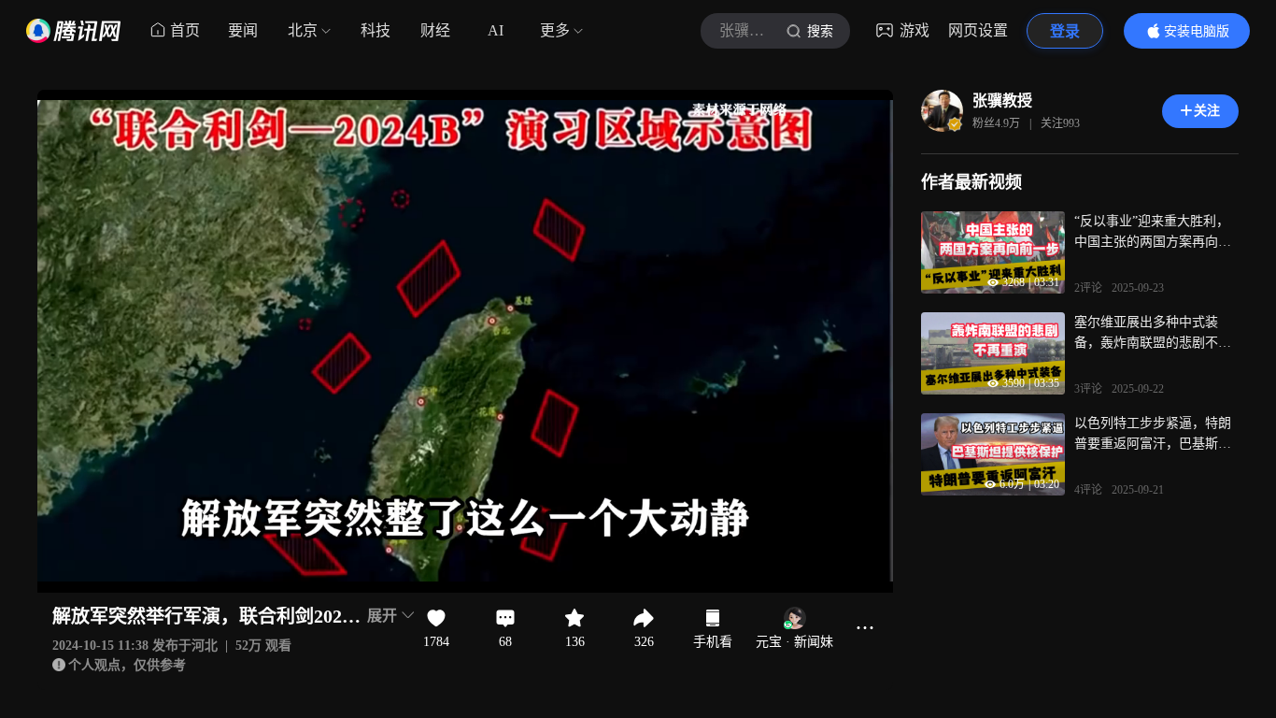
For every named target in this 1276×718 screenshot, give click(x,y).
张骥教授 (1002, 100)
